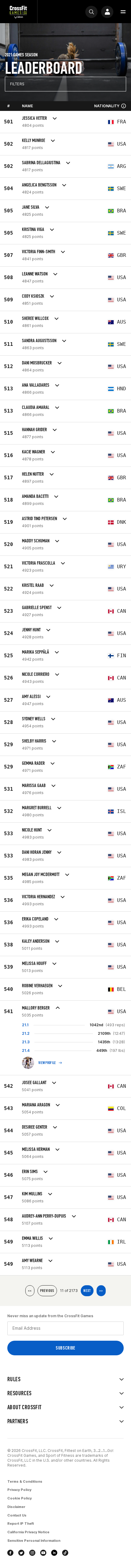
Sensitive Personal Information (33, 1540)
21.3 (26, 1042)
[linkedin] (54, 1553)
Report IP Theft (20, 1523)
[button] (123, 12)
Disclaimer (16, 1507)
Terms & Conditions (24, 1481)
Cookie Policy (19, 1498)
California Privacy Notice (28, 1532)
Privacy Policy (19, 1490)
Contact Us (17, 1515)
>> (101, 1291)
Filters (17, 84)
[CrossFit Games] (18, 12)
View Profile (47, 1063)
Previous (47, 1291)
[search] (91, 12)
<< (30, 1291)
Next (87, 1291)
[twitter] (21, 1553)
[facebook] (10, 1553)
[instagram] (32, 1553)
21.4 (26, 1050)
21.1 (25, 1025)
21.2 (26, 1033)
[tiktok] (65, 1553)
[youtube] (43, 1553)
